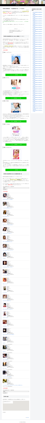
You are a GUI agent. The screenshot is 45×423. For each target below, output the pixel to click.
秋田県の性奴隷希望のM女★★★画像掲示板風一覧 (15, 31)
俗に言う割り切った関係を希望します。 (7, 300)
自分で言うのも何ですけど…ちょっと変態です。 (8, 199)
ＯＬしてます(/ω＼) (5, 292)
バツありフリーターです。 (5, 317)
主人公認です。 (4, 258)
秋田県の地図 (11, 32)
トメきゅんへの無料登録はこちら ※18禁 (16, 144)
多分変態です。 (4, 351)
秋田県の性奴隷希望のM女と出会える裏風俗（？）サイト (16, 30)
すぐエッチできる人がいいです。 (6, 275)
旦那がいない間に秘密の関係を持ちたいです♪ (7, 241)
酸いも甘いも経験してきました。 (6, 216)
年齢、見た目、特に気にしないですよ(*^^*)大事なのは (8, 334)
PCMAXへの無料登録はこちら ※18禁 (16, 121)
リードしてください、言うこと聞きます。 (7, 376)
